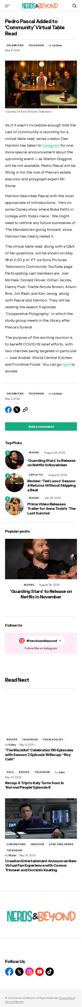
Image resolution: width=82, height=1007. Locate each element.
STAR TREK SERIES (61, 844)
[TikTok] (49, 971)
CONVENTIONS (16, 844)
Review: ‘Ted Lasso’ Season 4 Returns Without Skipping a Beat (51, 485)
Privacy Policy (66, 997)
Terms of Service (14, 1001)
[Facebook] (9, 971)
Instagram (51, 145)
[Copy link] (25, 409)
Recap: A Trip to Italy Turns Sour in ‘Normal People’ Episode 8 (34, 785)
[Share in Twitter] (17, 409)
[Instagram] (29, 971)
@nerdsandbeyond (41, 641)
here (66, 364)
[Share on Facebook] (8, 409)
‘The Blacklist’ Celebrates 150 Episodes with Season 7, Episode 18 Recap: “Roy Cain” (39, 754)
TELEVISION (36, 45)
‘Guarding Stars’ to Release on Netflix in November (51, 463)
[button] (7, 6)
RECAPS (12, 739)
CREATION (37, 844)
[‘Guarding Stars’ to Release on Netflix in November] (14, 459)
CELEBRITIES (15, 45)
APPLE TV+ (36, 474)
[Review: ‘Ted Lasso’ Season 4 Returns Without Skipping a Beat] (14, 482)
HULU (10, 772)
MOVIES (34, 452)
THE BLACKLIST (53, 739)
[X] (19, 971)
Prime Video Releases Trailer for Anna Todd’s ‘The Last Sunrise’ (51, 508)
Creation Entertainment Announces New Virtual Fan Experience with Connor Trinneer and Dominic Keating (41, 865)
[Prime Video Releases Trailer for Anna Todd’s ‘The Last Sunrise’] (14, 505)
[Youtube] (39, 971)
